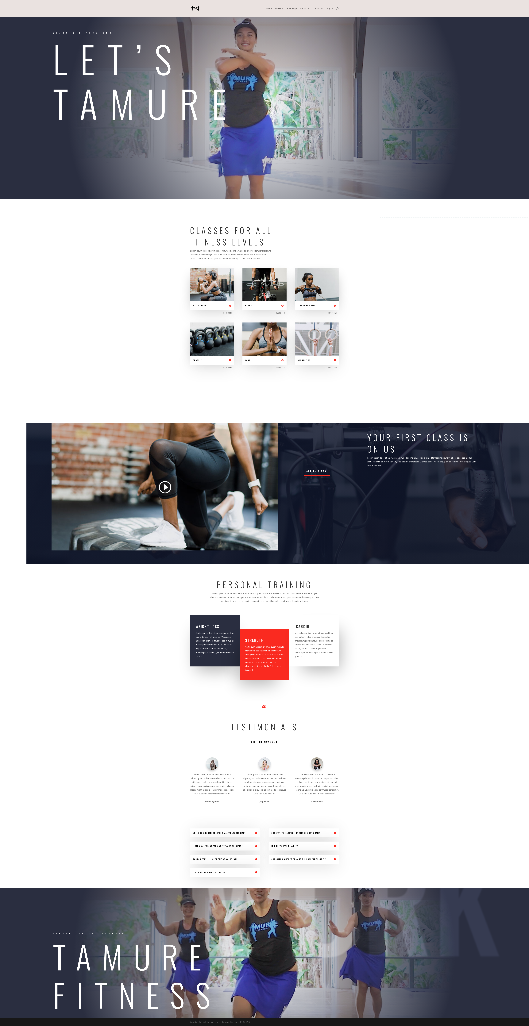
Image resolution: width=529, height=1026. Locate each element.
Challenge (292, 8)
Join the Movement (264, 741)
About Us (304, 8)
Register (228, 313)
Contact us (318, 8)
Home (269, 8)
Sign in (330, 8)
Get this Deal (317, 471)
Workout (279, 8)
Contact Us (64, 206)
